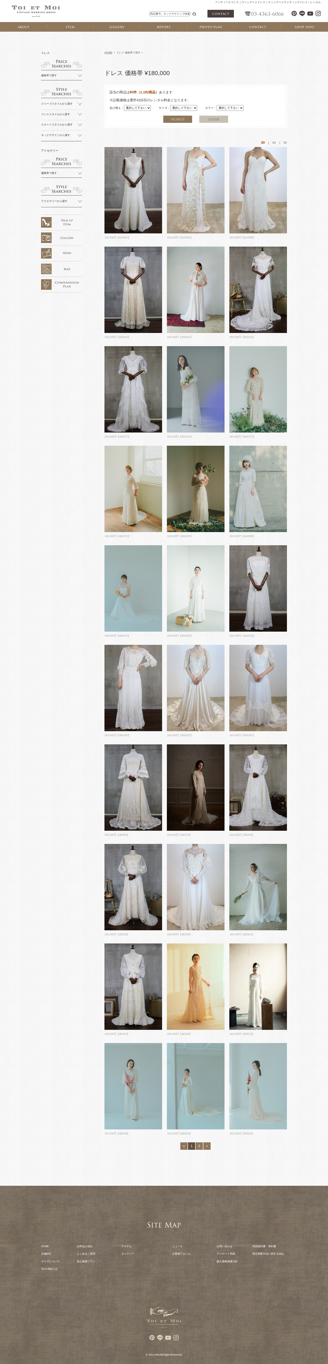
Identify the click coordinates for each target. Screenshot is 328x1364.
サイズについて (50, 1261)
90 (285, 142)
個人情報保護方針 (227, 1261)
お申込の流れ (85, 1246)
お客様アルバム (181, 1253)
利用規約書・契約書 (264, 1246)
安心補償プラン (86, 1261)
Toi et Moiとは (49, 1268)
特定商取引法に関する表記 (268, 1253)
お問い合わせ (224, 1246)
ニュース (177, 1246)
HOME (108, 52)
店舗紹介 (46, 1253)
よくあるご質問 (86, 1253)
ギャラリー (127, 1253)
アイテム (126, 1246)
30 (263, 142)
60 (274, 142)
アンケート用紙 (226, 1253)
